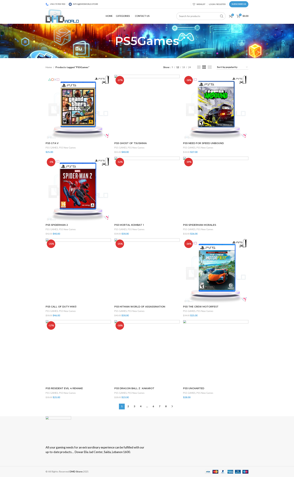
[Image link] (58, 428)
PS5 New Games (67, 147)
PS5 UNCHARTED (193, 388)
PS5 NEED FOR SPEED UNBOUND (203, 143)
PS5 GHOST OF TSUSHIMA (130, 143)
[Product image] (78, 107)
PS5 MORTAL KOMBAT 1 (129, 224)
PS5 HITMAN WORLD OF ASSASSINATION (139, 306)
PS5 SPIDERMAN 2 (57, 224)
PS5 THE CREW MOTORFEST (200, 306)
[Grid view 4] (209, 67)
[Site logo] (62, 15)
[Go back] (111, 41)
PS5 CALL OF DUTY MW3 (61, 306)
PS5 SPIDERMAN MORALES (199, 224)
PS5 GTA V (52, 143)
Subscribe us (239, 4)
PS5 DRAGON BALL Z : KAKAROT (134, 388)
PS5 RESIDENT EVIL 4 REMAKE (64, 388)
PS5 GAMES (52, 147)
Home (49, 67)
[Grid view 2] (198, 67)
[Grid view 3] (204, 67)
